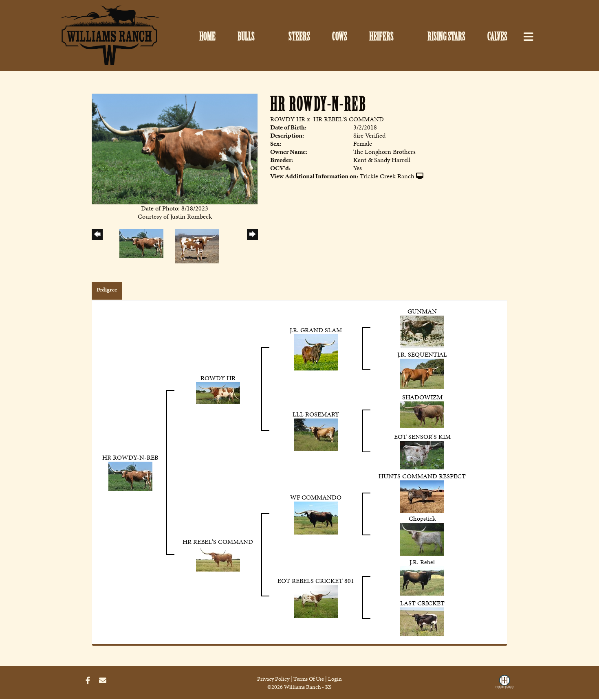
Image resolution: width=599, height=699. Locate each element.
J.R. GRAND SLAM (316, 330)
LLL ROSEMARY (316, 414)
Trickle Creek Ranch (387, 176)
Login (335, 679)
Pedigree (107, 290)
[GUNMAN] (422, 331)
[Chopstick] (422, 538)
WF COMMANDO (315, 497)
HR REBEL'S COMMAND (348, 119)
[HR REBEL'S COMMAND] (218, 558)
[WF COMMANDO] (316, 517)
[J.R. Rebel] (422, 580)
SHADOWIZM (422, 397)
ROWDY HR (287, 119)
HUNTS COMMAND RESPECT (422, 476)
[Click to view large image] (175, 148)
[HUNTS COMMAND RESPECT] (422, 496)
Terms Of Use (308, 679)
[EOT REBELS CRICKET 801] (316, 600)
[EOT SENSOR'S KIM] (422, 454)
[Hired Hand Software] (504, 684)
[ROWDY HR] (218, 392)
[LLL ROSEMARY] (316, 434)
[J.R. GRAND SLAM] (316, 351)
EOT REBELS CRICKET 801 (315, 580)
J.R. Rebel (422, 562)
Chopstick (422, 518)
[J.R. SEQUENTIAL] (422, 373)
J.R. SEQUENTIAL (422, 354)
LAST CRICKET (422, 603)
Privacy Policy (273, 679)
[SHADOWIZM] (422, 414)
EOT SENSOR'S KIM (422, 436)
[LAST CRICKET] (422, 621)
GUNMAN (422, 311)
